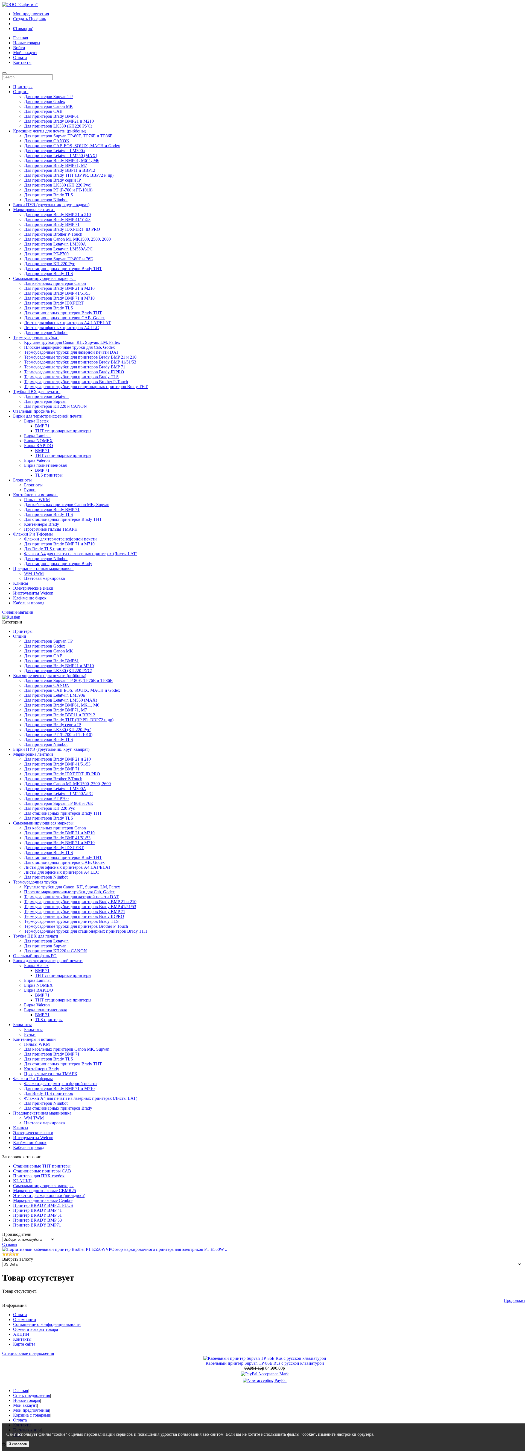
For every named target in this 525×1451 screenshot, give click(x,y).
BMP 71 (42, 426)
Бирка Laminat (37, 435)
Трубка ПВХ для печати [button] (36, 391)
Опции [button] (20, 91)
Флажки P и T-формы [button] (34, 534)
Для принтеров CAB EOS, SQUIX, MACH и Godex (72, 145)
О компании (24, 1319)
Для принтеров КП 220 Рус (49, 263)
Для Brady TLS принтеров (48, 548)
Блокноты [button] (23, 480)
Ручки (30, 489)
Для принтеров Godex (44, 101)
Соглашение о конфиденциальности (47, 1324)
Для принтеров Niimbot (46, 199)
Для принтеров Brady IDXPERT (54, 303)
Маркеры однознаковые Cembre (42, 1200)
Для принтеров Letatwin (46, 396)
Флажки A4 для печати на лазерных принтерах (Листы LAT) (80, 553)
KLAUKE (22, 1180)
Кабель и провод (28, 603)
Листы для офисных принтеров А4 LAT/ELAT (67, 322)
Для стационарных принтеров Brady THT (63, 268)
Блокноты (33, 485)
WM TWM (34, 573)
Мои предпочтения (31, 13)
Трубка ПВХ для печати (35, 936)
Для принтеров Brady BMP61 (51, 116)
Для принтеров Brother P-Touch (53, 234)
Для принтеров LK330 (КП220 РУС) (58, 126)
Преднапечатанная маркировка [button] (43, 568)
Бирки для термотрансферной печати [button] (49, 416)
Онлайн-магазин (17, 612)
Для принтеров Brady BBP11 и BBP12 (59, 170)
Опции (19, 636)
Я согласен (17, 1444)
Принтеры (23, 86)
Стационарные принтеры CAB (42, 1171)
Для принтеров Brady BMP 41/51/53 (57, 219)
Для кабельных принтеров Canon (55, 283)
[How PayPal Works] (265, 1374)
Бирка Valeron (37, 460)
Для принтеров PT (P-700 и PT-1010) (58, 190)
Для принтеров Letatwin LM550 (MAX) (60, 155)
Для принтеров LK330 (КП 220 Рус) (57, 185)
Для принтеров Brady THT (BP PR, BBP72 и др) (68, 175)
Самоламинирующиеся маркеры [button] (44, 278)
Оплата (20, 57)
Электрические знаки (33, 588)
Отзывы (9, 1244)
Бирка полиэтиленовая (45, 465)
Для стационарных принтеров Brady (58, 563)
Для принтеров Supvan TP (48, 96)
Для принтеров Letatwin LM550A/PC (58, 249)
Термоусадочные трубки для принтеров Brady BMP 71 (74, 367)
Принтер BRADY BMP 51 (37, 1215)
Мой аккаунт (25, 52)
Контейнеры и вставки (34, 1039)
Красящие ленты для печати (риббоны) (49, 675)
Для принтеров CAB (43, 111)
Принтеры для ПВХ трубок (39, 1176)
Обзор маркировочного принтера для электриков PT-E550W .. (169, 1249)
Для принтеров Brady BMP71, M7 (55, 165)
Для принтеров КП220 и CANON (55, 406)
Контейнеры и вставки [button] (35, 494)
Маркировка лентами (33, 754)
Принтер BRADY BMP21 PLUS (43, 1205)
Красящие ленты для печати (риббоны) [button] (50, 131)
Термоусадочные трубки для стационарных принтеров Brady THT (86, 386)
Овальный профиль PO (35, 411)
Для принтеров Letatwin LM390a (54, 150)
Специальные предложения (28, 1353)
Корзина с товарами (31, 1415)
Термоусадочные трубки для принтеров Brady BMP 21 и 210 (80, 357)
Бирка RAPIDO (38, 445)
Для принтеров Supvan (45, 401)
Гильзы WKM (37, 499)
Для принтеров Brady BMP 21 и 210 (57, 214)
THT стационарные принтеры (63, 430)
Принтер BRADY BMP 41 (37, 1210)
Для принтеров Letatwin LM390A (55, 244)
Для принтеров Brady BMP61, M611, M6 (61, 160)
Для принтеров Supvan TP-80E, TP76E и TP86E (68, 136)
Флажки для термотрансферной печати (60, 539)
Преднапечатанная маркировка (42, 1113)
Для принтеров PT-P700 (46, 254)
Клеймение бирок (29, 598)
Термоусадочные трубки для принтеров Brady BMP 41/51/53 (80, 362)
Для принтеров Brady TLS (48, 195)
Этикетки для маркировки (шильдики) (49, 1195)
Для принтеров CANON (46, 140)
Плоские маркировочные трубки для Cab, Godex (69, 347)
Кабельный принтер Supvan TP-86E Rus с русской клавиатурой (265, 1363)
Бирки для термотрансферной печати (48, 960)
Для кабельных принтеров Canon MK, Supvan (66, 504)
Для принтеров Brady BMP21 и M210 (59, 121)
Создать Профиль (29, 18)
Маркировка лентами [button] (34, 209)
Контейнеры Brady (41, 524)
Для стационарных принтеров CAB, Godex (64, 317)
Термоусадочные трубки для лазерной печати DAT (71, 352)
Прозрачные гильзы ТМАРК (50, 529)
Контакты (22, 62)
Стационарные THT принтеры (42, 1166)
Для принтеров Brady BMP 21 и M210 (59, 288)
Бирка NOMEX (38, 440)
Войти (19, 47)
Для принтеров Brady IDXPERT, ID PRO (62, 229)
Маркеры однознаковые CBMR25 (44, 1190)
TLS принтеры (49, 475)
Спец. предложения (31, 1395)
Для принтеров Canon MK (48, 106)
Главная (20, 38)
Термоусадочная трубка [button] (36, 337)
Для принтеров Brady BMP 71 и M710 (59, 298)
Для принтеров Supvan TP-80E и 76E (58, 258)
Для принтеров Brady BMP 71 (52, 224)
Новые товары (26, 42)
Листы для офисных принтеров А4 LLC (61, 327)
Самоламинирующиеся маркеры (43, 823)
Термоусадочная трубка (35, 882)
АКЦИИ (21, 1334)
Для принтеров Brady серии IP (52, 180)
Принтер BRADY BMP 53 (37, 1220)
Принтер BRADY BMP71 (37, 1225)
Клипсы (20, 583)
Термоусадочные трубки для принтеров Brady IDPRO (74, 372)
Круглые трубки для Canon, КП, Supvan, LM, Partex (72, 342)
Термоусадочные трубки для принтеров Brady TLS (71, 376)
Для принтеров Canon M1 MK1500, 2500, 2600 (67, 239)
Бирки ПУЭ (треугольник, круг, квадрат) (51, 204)
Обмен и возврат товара (35, 1329)
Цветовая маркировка (44, 578)
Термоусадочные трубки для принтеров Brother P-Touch (76, 381)
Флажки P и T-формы (33, 1078)
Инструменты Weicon (33, 593)
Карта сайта (24, 1344)
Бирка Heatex (36, 421)
